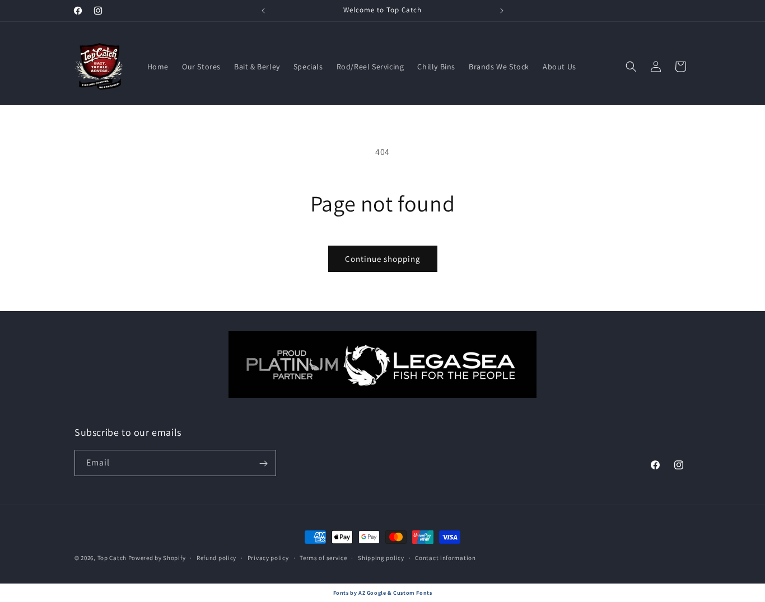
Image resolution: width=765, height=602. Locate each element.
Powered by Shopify (157, 558)
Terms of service (323, 557)
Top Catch (112, 558)
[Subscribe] (263, 463)
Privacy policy (268, 557)
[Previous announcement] (263, 10)
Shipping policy (381, 557)
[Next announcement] (501, 10)
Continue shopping (383, 258)
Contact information (445, 557)
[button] (631, 66)
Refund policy (216, 557)
